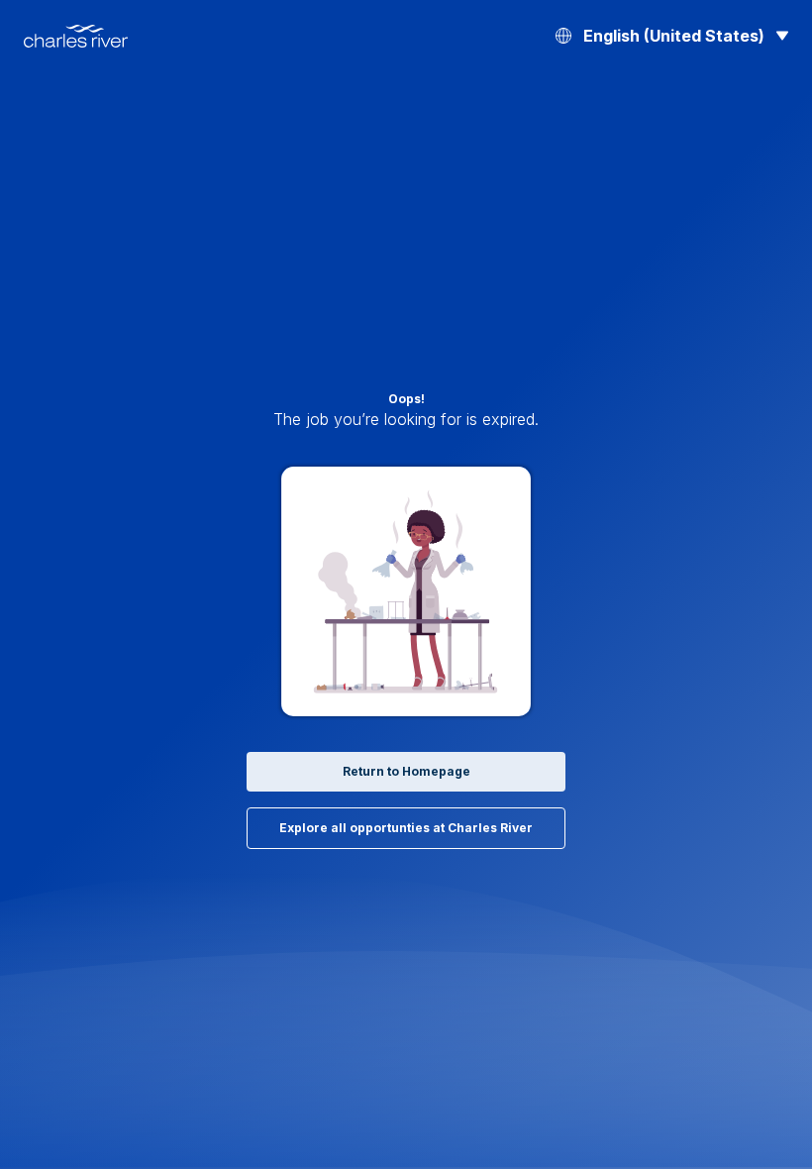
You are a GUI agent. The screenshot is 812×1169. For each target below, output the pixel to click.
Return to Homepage (406, 771)
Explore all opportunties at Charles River (406, 827)
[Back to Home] (76, 36)
